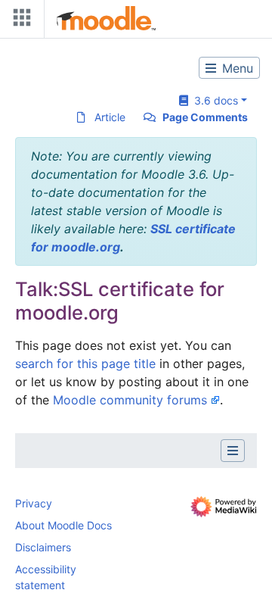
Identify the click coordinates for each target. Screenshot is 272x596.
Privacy (33, 503)
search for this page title (85, 363)
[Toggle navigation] (19, 21)
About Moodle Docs (63, 525)
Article (109, 117)
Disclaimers (43, 547)
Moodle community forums (130, 399)
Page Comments (205, 117)
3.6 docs (213, 100)
